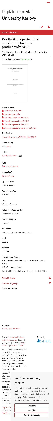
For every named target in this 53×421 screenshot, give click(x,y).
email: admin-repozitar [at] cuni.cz (13, 344)
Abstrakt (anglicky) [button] (10, 283)
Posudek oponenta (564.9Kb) (16, 124)
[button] (41, 26)
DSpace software (9, 407)
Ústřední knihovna (9, 340)
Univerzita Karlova (16, 337)
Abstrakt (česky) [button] (8, 278)
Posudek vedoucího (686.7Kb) (16, 121)
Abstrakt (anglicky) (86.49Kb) (16, 117)
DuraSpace (6, 413)
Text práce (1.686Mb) (12, 110)
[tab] (26, 146)
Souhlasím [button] (32, 405)
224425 (8, 146)
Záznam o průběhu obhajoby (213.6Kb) (20, 128)
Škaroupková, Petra (10, 166)
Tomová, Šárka (8, 175)
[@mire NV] (44, 340)
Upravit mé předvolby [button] (32, 414)
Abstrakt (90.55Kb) (12, 114)
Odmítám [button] (31, 410)
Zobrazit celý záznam (10, 328)
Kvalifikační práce (9, 155)
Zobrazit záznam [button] (9, 32)
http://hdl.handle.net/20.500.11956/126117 (19, 137)
